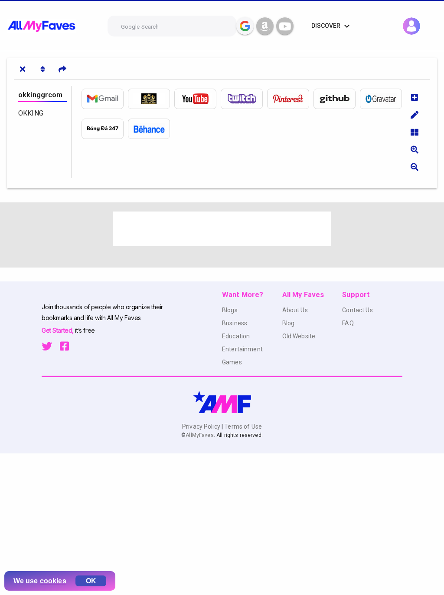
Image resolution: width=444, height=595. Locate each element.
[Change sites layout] (414, 132)
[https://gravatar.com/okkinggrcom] (383, 99)
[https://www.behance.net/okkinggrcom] (151, 129)
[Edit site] (414, 114)
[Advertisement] (222, 229)
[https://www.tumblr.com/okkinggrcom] (105, 129)
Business (234, 323)
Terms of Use (242, 426)
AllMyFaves (199, 435)
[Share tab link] (62, 69)
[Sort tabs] (42, 69)
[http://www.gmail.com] (105, 99)
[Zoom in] (414, 149)
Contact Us (357, 310)
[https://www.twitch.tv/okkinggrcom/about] (244, 99)
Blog (288, 323)
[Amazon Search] (265, 26)
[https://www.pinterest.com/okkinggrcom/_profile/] (290, 99)
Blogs (230, 310)
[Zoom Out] (414, 166)
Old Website (299, 336)
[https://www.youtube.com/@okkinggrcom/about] (197, 99)
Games (232, 362)
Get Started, (58, 330)
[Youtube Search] (285, 26)
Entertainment (242, 349)
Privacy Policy (202, 426)
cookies (53, 581)
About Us (295, 310)
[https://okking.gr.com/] (151, 99)
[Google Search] (245, 26)
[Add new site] (414, 97)
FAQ (347, 323)
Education (236, 336)
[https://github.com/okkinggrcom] (336, 99)
